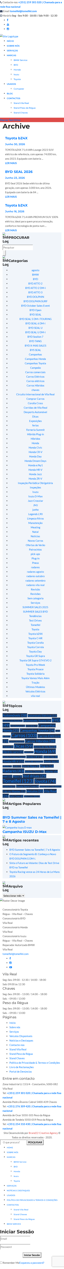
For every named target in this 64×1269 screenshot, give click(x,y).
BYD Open (35, 310)
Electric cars (13, 752)
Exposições (35, 420)
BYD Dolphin (17, 726)
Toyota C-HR (35, 638)
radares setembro (35, 580)
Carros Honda (16, 741)
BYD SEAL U (35, 327)
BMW (35, 274)
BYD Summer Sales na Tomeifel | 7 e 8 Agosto (34, 849)
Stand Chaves (21, 112)
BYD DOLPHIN (35, 296)
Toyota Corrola (35, 647)
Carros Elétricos (35, 376)
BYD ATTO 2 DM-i (35, 287)
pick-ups (35, 553)
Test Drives (35, 620)
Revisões (35, 593)
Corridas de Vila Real (35, 407)
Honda (17, 69)
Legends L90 (35, 514)
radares (35, 567)
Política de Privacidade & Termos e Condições (34, 1062)
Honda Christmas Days (14, 757)
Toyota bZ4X (16, 138)
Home (10, 1147)
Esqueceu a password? (31, 1262)
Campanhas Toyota (35, 363)
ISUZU (16, 766)
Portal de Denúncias (20, 1071)
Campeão (35, 367)
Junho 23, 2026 (15, 177)
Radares (13, 770)
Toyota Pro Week (35, 664)
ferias (35, 425)
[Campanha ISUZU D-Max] (17, 827)
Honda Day (35, 456)
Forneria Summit (35, 429)
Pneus (35, 562)
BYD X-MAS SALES (35, 345)
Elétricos (29, 752)
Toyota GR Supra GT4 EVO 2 (35, 660)
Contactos (13, 98)
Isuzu (16, 74)
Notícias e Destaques (21, 1040)
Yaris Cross (16, 796)
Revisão (35, 589)
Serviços (12, 50)
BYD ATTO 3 (35, 292)
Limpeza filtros (35, 518)
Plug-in (35, 558)
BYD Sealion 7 (35, 336)
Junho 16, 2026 (14, 211)
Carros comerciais (35, 372)
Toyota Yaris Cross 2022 (50, 786)
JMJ (35, 505)
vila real (35, 695)
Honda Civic (35, 447)
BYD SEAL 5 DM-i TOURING (35, 318)
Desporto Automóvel (35, 412)
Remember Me (10, 1262)
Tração (35, 682)
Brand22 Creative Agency (43, 1132)
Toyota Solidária (35, 673)
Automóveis (15, 715)
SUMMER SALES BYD (35, 611)
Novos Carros (35, 540)
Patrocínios (35, 549)
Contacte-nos (17, 1044)
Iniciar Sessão (32, 1255)
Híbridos (35, 438)
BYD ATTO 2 (35, 283)
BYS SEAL (35, 349)
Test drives (34, 776)
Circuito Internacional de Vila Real (35, 394)
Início (10, 41)
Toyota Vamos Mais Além (35, 678)
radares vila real (35, 584)
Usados (11, 1195)
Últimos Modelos (35, 686)
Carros (24, 735)
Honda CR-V (35, 451)
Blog (10, 93)
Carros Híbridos (35, 385)
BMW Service (20, 60)
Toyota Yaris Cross (27, 786)
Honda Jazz (35, 474)
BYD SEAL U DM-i (35, 332)
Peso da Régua (30, 766)
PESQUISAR (35, 1142)
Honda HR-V (35, 469)
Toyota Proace (35, 669)
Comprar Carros (35, 398)
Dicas (35, 416)
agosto (35, 270)
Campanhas (35, 354)
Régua (17, 776)
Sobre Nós (13, 46)
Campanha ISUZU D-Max (25, 832)
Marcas (11, 55)
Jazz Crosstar (35, 500)
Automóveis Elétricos (42, 715)
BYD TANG (35, 341)
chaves (35, 389)
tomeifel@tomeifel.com (23, 11)
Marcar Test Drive (10, 119)
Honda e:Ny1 (35, 465)
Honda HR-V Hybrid (34, 761)
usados (11, 84)
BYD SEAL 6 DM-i (35, 323)
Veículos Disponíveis (20, 1036)
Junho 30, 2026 (15, 144)
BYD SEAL (35, 314)
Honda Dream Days (35, 460)
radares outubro (35, 576)
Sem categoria (35, 598)
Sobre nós (14, 1027)
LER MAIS (11, 163)
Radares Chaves (34, 771)
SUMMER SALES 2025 (35, 607)
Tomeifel (35, 624)
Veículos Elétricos (35, 691)
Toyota (17, 79)
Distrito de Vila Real (45, 746)
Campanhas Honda (35, 358)
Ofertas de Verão (35, 545)
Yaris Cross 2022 (32, 796)
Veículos (34, 791)
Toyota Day (35, 651)
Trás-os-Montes (14, 791)
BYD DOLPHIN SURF (35, 301)
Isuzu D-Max (35, 496)
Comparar (19, 88)
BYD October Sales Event (35, 305)
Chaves (8, 746)
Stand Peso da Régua (24, 108)
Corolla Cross (35, 403)
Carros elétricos (35, 381)
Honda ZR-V (35, 478)
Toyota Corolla (35, 642)
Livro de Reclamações (21, 1067)
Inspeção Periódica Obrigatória (35, 483)
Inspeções (35, 487)
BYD (16, 65)
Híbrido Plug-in (35, 434)
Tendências (35, 616)
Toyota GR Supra (35, 655)
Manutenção (35, 522)
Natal (35, 531)
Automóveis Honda (13, 721)
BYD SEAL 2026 (19, 172)
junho (35, 509)
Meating (35, 527)
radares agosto (35, 571)
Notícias (35, 536)
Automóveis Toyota (37, 720)
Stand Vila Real (21, 103)
